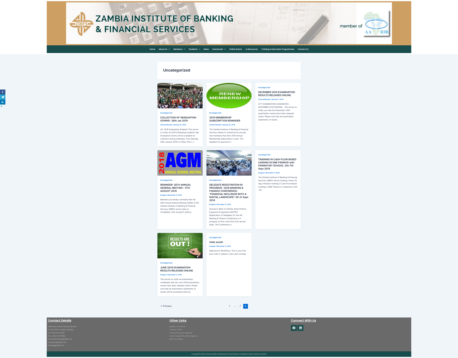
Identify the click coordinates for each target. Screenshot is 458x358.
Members (178, 49)
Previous (166, 306)
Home (152, 49)
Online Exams (235, 49)
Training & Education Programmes (277, 49)
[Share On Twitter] (2, 97)
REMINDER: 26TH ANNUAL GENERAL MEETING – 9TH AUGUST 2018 (175, 187)
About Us (163, 49)
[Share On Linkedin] (2, 102)
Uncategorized (166, 113)
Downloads (217, 49)
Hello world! (216, 242)
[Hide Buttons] (1, 106)
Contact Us (303, 49)
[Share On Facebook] (2, 92)
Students (193, 49)
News (206, 49)
